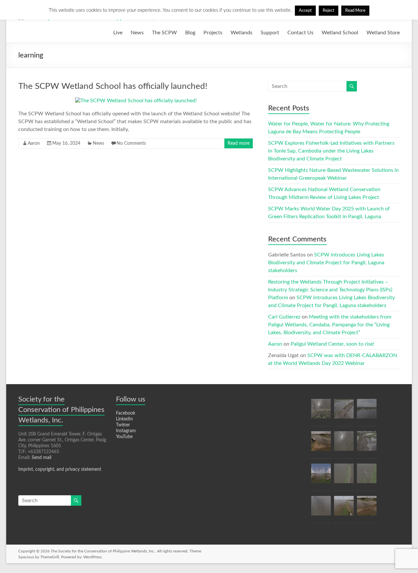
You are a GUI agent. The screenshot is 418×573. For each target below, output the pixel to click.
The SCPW (164, 32)
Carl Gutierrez (284, 316)
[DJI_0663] (344, 411)
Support (270, 32)
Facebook (125, 413)
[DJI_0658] (344, 508)
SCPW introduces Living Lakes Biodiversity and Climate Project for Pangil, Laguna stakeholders (326, 262)
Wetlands (241, 32)
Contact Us (300, 32)
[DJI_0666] (367, 411)
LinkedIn (124, 419)
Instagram (126, 431)
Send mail (41, 457)
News (137, 32)
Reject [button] (328, 10)
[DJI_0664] (321, 508)
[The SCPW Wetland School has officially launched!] (136, 100)
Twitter (123, 425)
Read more (238, 143)
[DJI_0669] (367, 444)
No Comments (131, 143)
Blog (190, 32)
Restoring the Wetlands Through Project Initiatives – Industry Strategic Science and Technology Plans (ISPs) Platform (330, 289)
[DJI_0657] (321, 476)
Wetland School (340, 32)
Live (117, 32)
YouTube (124, 436)
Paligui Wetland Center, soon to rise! (332, 344)
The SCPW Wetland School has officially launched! (112, 86)
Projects (212, 32)
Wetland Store (383, 32)
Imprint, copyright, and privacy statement (59, 469)
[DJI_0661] (321, 444)
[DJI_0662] (367, 508)
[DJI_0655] (367, 476)
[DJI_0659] (321, 411)
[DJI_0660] (344, 444)
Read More (355, 10)
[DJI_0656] (344, 476)
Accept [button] (305, 10)
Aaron (34, 143)
